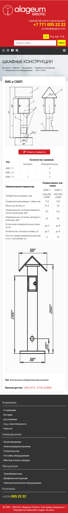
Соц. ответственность (15, 424)
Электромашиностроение (17, 446)
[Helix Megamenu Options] (64, 50)
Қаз (57, 36)
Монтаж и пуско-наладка (17, 460)
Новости (8, 428)
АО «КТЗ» (31, 387)
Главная (15, 68)
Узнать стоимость (36, 152)
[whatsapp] (4, 50)
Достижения (10, 419)
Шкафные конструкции (45, 68)
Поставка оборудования (16, 455)
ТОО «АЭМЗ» (45, 387)
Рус (46, 36)
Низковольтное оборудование (19, 70)
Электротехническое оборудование (22, 483)
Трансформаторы (13, 473)
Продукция (27, 68)
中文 (62, 36)
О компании (10, 410)
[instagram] (9, 50)
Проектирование (12, 442)
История (8, 415)
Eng (52, 36)
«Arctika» (50, 510)
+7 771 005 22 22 (50, 24)
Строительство (11, 451)
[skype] (18, 50)
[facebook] (13, 50)
